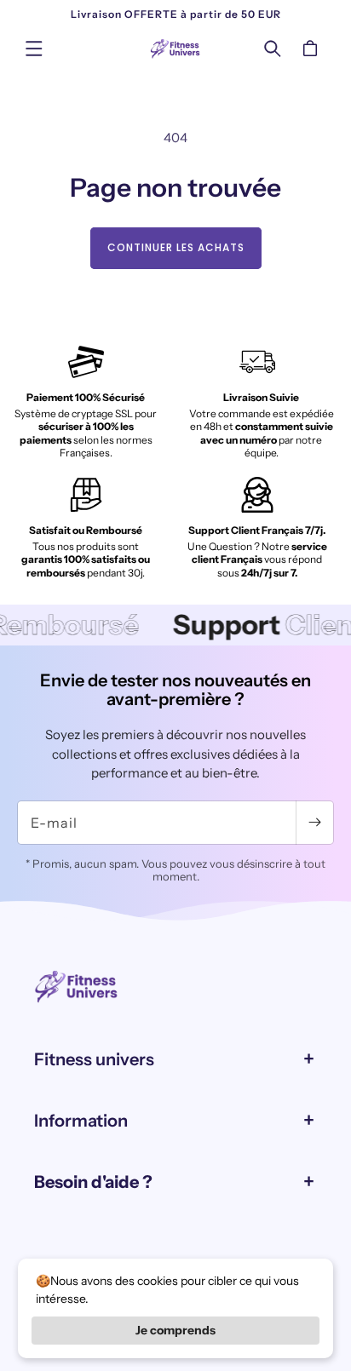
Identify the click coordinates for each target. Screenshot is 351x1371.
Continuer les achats (176, 247)
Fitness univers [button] (94, 1059)
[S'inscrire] (314, 822)
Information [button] (81, 1120)
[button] (34, 48)
